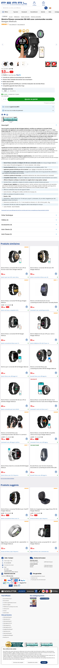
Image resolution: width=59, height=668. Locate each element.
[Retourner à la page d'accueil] (14, 4)
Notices (4, 610)
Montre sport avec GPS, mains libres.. (10, 277)
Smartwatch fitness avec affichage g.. (39, 442)
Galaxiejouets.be (6, 631)
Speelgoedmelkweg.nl (8, 629)
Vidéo (50, 12)
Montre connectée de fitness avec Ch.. (10, 343)
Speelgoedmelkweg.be (8, 635)
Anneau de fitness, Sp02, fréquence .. (39, 518)
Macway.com (6, 637)
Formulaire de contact (9, 565)
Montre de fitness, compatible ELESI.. (10, 310)
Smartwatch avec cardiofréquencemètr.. (40, 310)
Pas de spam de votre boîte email (38, 579)
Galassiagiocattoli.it (7, 627)
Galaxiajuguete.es (7, 625)
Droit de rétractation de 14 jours (38, 576)
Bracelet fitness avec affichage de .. (38, 376)
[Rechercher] (45, 7)
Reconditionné (34, 12)
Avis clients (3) (6, 229)
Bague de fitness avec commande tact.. (39, 551)
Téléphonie (17, 16)
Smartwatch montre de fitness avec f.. (39, 409)
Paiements (7, 576)
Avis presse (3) (6, 234)
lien (40, 653)
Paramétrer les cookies (32, 662)
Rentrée (43, 12)
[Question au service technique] (7, 114)
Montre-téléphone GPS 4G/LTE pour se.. (39, 343)
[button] (28, 107)
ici (23, 659)
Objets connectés (25, 16)
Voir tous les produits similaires (7, 478)
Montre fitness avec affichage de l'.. (9, 376)
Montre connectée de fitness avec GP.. (39, 277)
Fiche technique (7, 215)
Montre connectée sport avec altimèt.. (10, 409)
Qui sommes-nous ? (7, 598)
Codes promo (6, 608)
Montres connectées (36, 16)
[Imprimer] (5, 114)
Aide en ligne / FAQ (8, 560)
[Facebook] (2, 114)
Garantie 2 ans (34, 578)
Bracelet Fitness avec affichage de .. (38, 475)
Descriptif (4, 125)
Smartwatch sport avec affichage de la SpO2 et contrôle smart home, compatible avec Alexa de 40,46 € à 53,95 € (25, 210)
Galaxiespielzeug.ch (7, 621)
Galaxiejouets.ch (6, 619)
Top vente (15, 12)
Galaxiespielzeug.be (7, 633)
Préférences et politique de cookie (10, 606)
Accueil (11, 16)
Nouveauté (24, 12)
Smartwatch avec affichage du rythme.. (10, 442)
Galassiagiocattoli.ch (7, 623)
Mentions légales (6, 604)
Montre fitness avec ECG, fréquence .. (10, 475)
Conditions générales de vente (9, 602)
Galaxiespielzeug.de (7, 617)
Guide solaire (6, 612)
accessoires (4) (6, 225)
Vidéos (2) (4, 220)
